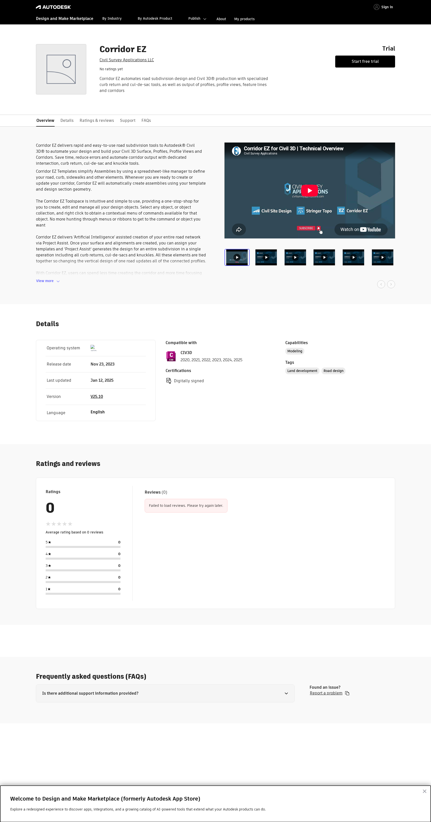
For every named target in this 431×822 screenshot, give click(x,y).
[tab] (238, 259)
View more (45, 280)
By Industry (112, 18)
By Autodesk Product (155, 18)
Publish (194, 18)
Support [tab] (127, 120)
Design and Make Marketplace (64, 18)
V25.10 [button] (97, 396)
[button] (165, 693)
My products (244, 18)
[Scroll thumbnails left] (381, 284)
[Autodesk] (53, 7)
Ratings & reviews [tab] (97, 120)
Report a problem (326, 693)
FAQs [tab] (146, 120)
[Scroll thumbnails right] (391, 284)
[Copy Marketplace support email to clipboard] (347, 693)
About (221, 18)
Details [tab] (67, 120)
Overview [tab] (45, 120)
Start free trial (365, 61)
